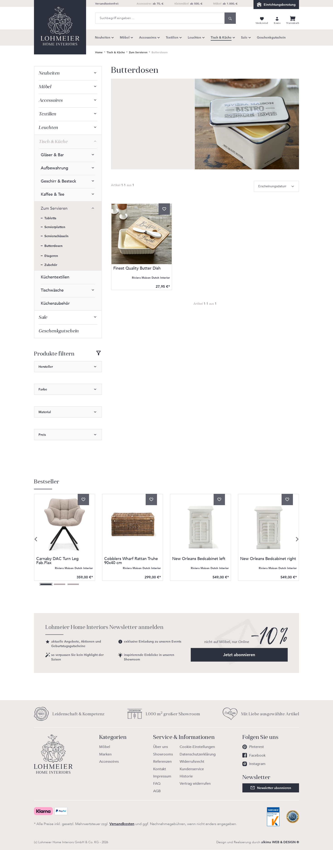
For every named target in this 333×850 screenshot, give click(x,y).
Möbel (45, 86)
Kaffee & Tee (52, 194)
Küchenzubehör (55, 303)
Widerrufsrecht (192, 761)
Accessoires (51, 100)
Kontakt (159, 769)
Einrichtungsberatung (280, 4)
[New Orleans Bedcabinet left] (200, 524)
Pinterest (256, 746)
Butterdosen (53, 246)
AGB (157, 791)
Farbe (43, 389)
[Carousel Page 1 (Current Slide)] (46, 584)
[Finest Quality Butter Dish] (141, 234)
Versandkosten (121, 824)
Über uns (160, 746)
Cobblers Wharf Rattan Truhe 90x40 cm (131, 561)
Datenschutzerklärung (198, 754)
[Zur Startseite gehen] (60, 27)
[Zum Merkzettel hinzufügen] (164, 209)
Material (45, 412)
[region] (166, 532)
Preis (42, 435)
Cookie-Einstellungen (197, 746)
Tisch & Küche (53, 141)
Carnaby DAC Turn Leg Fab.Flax (57, 561)
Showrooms (163, 754)
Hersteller (46, 367)
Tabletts (50, 218)
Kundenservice (192, 769)
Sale (43, 317)
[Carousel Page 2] (59, 584)
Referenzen (162, 761)
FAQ (156, 783)
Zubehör (50, 265)
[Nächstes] (297, 539)
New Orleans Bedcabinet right (268, 559)
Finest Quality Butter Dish (137, 268)
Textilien (47, 114)
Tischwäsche (52, 290)
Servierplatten (54, 227)
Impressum (162, 776)
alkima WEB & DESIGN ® (280, 842)
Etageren (51, 256)
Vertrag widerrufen (195, 783)
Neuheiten (49, 73)
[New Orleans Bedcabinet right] (268, 524)
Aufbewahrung (54, 168)
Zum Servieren (54, 208)
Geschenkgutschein (59, 331)
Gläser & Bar (52, 155)
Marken (105, 754)
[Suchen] (230, 18)
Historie (186, 776)
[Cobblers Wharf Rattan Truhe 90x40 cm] (132, 524)
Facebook (257, 755)
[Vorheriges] (35, 539)
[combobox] (159, 18)
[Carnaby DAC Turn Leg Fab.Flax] (64, 524)
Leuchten (48, 127)
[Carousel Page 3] (73, 584)
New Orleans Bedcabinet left (198, 559)
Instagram (257, 763)
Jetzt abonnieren (239, 654)
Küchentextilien (55, 277)
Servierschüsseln (56, 236)
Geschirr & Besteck (58, 181)
